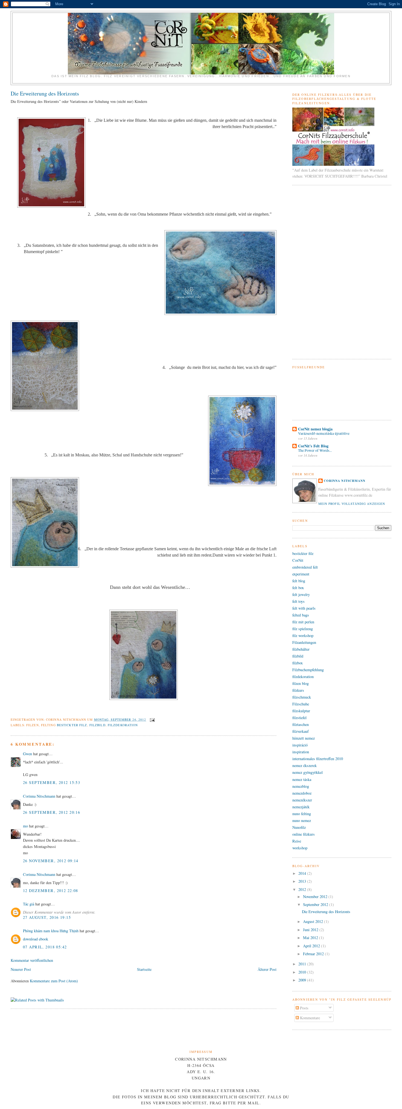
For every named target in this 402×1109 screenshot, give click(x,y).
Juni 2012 (311, 929)
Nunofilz (299, 827)
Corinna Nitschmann (39, 796)
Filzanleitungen (304, 642)
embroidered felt (305, 567)
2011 (302, 963)
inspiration (300, 751)
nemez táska (301, 779)
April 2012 (312, 945)
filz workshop (302, 635)
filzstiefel (299, 717)
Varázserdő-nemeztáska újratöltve (323, 433)
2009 (302, 980)
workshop (299, 847)
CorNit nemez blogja (315, 429)
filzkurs (298, 690)
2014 (302, 873)
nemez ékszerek (304, 765)
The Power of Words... (315, 450)
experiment (300, 574)
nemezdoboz (301, 793)
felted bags (300, 615)
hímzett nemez (303, 738)
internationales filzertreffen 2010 (317, 758)
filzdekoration (123, 725)
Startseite (144, 969)
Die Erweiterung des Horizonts (45, 93)
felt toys (298, 601)
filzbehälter (301, 649)
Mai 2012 (311, 937)
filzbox (297, 662)
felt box (298, 587)
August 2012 (313, 921)
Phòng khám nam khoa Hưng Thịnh (50, 930)
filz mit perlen (303, 621)
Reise (296, 841)
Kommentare (309, 1017)
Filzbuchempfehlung (308, 669)
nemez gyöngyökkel (307, 772)
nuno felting (301, 813)
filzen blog (300, 683)
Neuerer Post (21, 969)
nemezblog (300, 786)
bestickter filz (72, 725)
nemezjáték (301, 806)
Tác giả (28, 904)
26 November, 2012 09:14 (50, 860)
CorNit (297, 560)
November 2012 (315, 896)
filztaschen (300, 724)
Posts (303, 1007)
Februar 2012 (314, 953)
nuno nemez (301, 820)
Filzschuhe (300, 703)
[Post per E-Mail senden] (151, 719)
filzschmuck (301, 697)
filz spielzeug (302, 628)
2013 (302, 881)
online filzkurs (303, 834)
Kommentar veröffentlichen (32, 960)
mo (25, 826)
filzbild (97, 725)
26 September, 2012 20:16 (51, 812)
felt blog (298, 580)
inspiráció (300, 745)
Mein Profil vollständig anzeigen (351, 504)
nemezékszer (302, 800)
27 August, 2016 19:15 (47, 917)
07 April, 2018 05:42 (45, 946)
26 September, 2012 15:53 (51, 782)
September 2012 (316, 904)
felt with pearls (304, 608)
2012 (302, 889)
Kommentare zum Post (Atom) (54, 980)
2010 (302, 972)
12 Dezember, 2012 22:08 (50, 890)
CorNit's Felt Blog (313, 446)
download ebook (35, 939)
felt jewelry (301, 594)
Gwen (27, 753)
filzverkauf (300, 731)
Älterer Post (267, 969)
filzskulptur (301, 710)
